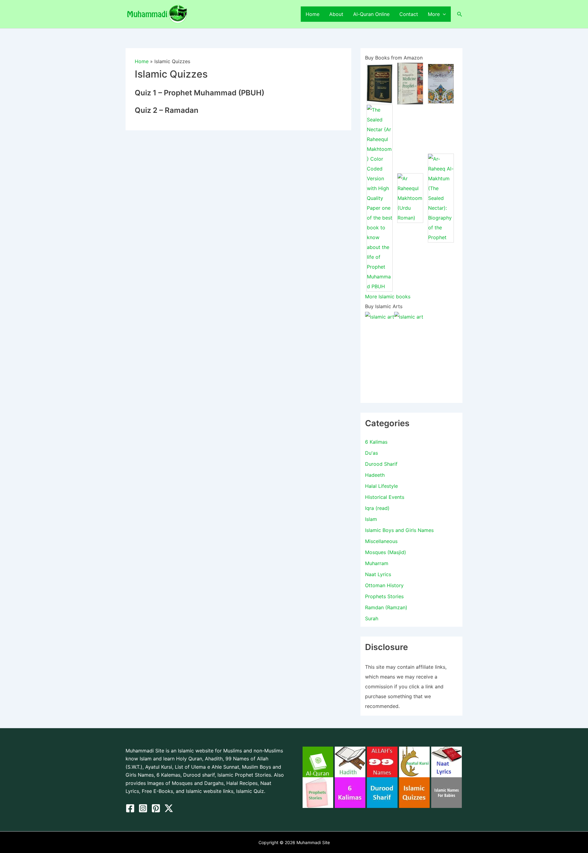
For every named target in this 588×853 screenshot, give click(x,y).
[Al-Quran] (318, 761)
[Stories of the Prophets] (379, 83)
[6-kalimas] (350, 792)
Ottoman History (384, 585)
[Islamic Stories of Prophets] (318, 792)
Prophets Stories (384, 596)
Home (312, 14)
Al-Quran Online (371, 14)
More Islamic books (387, 296)
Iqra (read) (377, 508)
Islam (371, 519)
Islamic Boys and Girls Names (399, 530)
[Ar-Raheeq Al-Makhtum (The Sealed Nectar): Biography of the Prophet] (440, 198)
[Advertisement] (411, 360)
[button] (443, 14)
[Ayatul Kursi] (414, 761)
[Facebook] (130, 808)
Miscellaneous (381, 541)
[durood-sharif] (382, 792)
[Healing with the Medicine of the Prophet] (410, 83)
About (336, 14)
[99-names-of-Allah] (382, 761)
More (434, 14)
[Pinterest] (155, 808)
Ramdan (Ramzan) (386, 607)
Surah (371, 618)
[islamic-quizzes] (414, 792)
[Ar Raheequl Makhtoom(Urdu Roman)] (410, 198)
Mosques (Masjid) (385, 552)
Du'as (371, 453)
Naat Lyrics (378, 574)
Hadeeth (375, 475)
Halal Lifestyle (381, 486)
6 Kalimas (376, 442)
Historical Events (384, 497)
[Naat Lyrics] (446, 761)
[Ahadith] (350, 761)
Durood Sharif (381, 464)
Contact (408, 14)
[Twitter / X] (168, 808)
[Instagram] (143, 808)
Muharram (376, 563)
